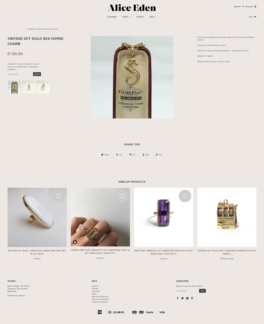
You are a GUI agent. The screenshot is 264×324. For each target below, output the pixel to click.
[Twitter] (182, 298)
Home (10, 29)
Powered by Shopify (16, 295)
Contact (95, 288)
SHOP (125, 17)
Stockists (96, 291)
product (20, 29)
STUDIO (140, 17)
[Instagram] (187, 298)
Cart (251, 17)
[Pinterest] (192, 298)
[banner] (132, 7)
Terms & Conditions (100, 299)
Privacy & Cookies (100, 302)
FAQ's (94, 294)
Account (249, 6)
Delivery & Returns (100, 296)
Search (237, 6)
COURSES (112, 17)
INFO (152, 17)
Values (95, 286)
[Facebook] (177, 298)
